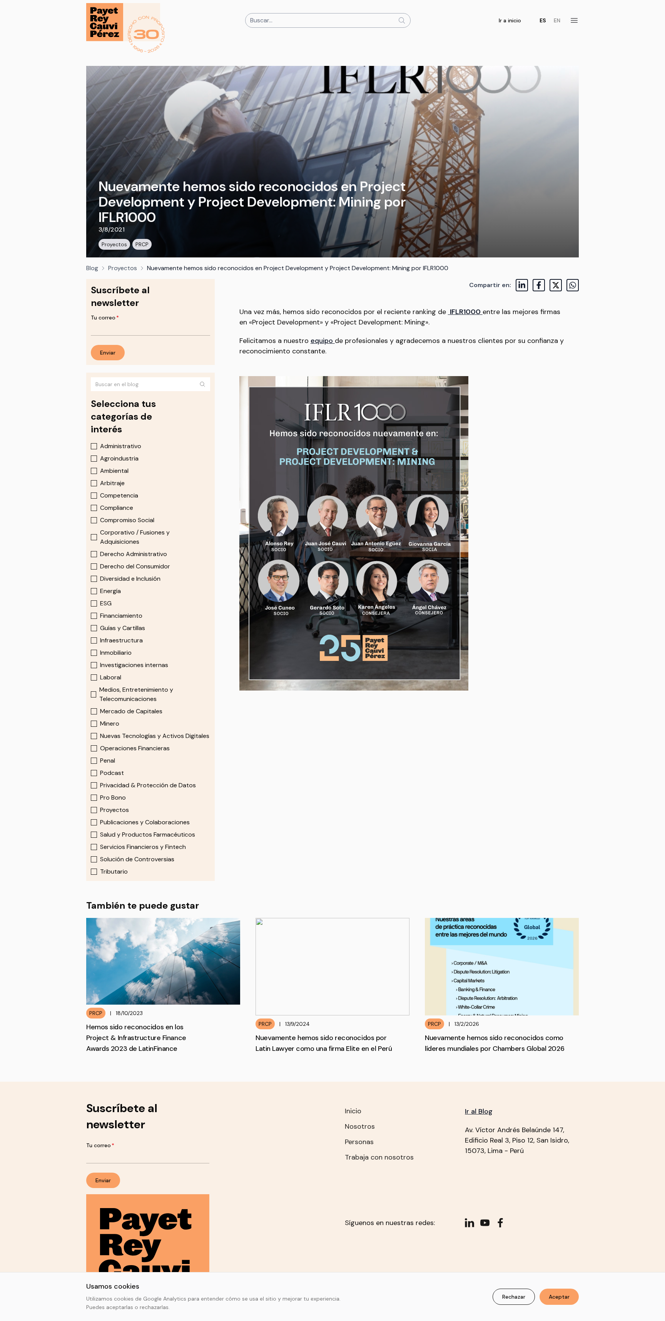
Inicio (353, 1111)
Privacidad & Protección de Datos (148, 785)
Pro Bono (113, 797)
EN (557, 20)
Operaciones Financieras (135, 748)
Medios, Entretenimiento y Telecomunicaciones (136, 694)
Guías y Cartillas (122, 628)
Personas (359, 1141)
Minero (109, 723)
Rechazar (513, 1296)
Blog (92, 268)
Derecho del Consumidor (135, 566)
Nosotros (360, 1126)
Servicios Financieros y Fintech (143, 847)
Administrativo (120, 446)
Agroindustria (119, 458)
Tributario (114, 871)
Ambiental (114, 471)
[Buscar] (202, 384)
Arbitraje (112, 483)
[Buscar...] (401, 20)
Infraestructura (121, 640)
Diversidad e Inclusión (130, 579)
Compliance (116, 508)
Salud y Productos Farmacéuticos (147, 834)
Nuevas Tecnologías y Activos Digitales (154, 736)
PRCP (142, 244)
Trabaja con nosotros (379, 1157)
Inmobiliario (116, 653)
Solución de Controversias (137, 859)
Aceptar (559, 1296)
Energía (110, 591)
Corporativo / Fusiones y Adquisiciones (135, 537)
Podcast (112, 773)
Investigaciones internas (134, 665)
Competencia (119, 495)
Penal (107, 760)
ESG (106, 603)
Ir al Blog (479, 1111)
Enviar (107, 352)
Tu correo (105, 317)
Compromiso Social (127, 520)
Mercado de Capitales (131, 711)
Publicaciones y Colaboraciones (145, 822)
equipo (323, 340)
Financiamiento (121, 616)
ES (543, 20)
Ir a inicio (510, 20)
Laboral (110, 677)
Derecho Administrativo (133, 554)
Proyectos (114, 244)
